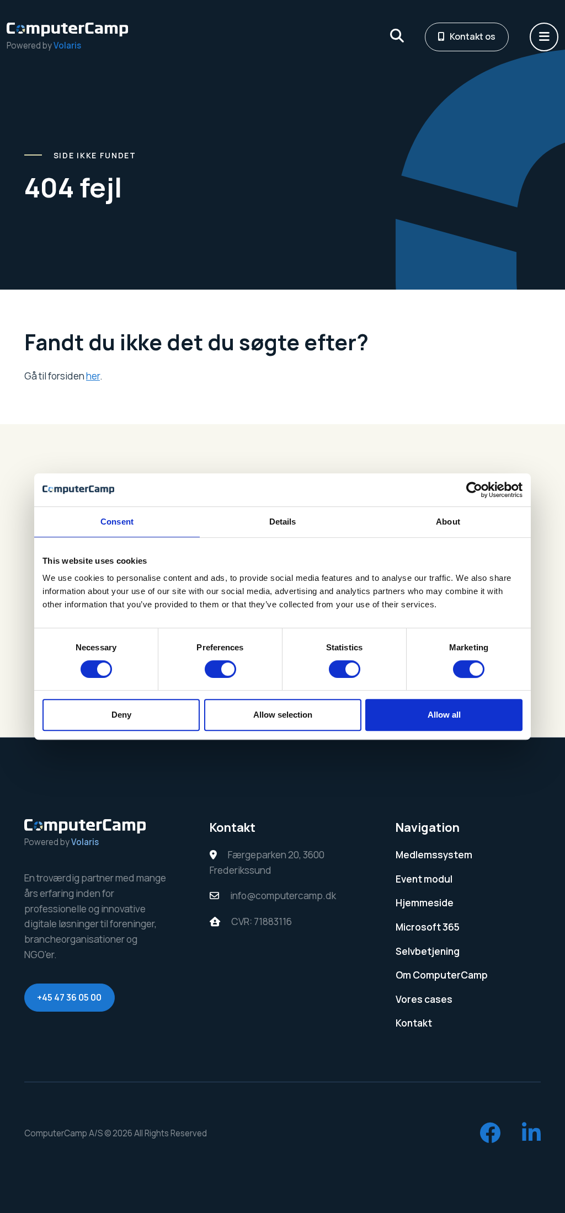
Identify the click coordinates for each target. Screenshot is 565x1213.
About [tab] (448, 521)
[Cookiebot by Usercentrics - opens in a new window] (474, 490)
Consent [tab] (117, 521)
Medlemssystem (434, 854)
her (93, 376)
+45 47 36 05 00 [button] (69, 997)
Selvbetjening (428, 951)
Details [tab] (282, 521)
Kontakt (414, 1023)
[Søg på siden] (397, 37)
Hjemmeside (425, 902)
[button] (544, 37)
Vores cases (424, 999)
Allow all (444, 714)
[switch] (220, 669)
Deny (121, 714)
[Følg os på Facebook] (490, 1134)
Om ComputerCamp (442, 975)
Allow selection (282, 714)
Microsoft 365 (428, 927)
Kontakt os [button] (472, 36)
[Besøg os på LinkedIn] (531, 1134)
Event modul (424, 879)
